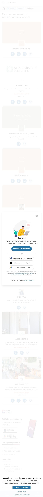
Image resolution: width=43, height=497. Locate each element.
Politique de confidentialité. (18, 274)
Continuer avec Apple (22, 263)
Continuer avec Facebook (22, 258)
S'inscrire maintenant (21, 249)
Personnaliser (21, 491)
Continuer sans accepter (22, 495)
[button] (21, 267)
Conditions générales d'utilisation (24, 273)
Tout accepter (21, 487)
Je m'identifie (29, 280)
